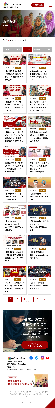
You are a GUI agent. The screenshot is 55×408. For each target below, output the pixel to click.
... (31, 299)
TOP (5, 40)
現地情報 (37, 49)
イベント (27, 49)
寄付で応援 (39, 5)
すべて (8, 49)
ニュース (13, 40)
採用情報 (47, 49)
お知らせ (18, 49)
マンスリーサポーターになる (35, 345)
